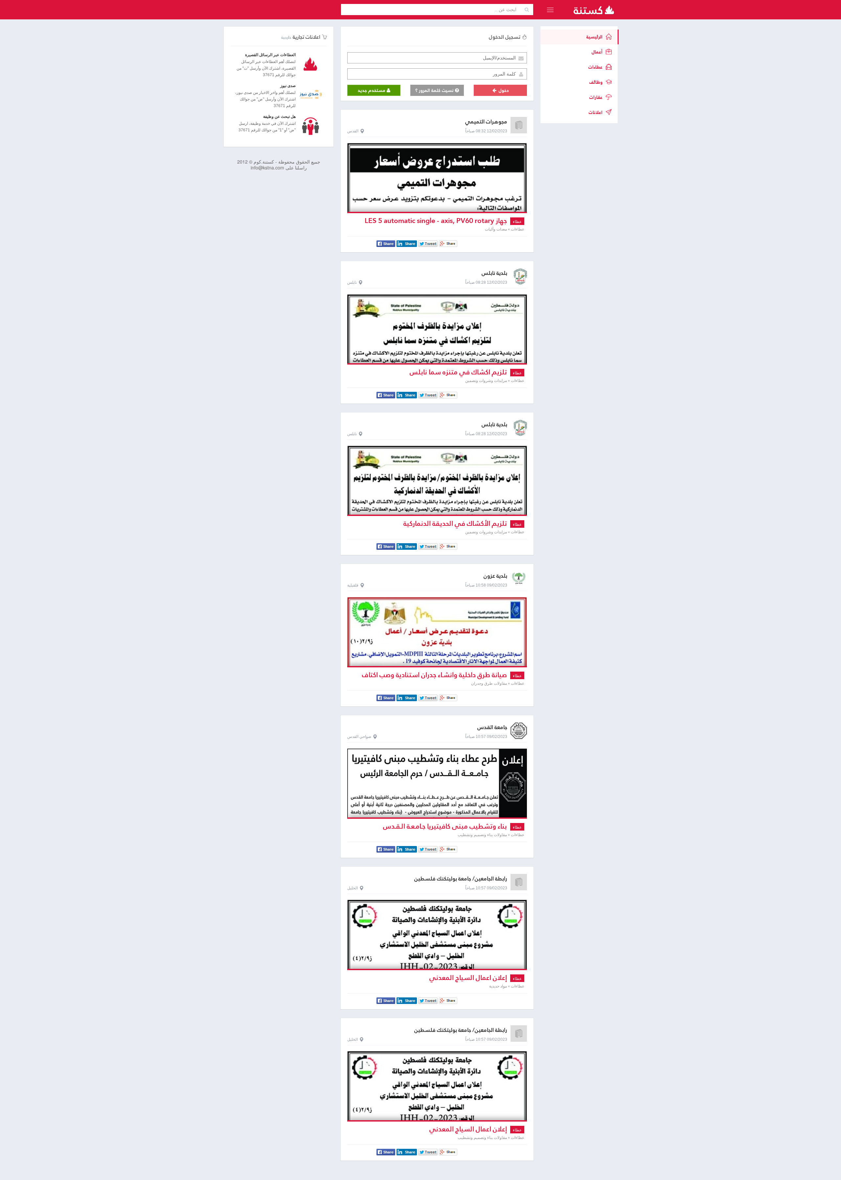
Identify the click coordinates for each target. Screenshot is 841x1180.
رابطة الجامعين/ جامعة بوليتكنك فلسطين (460, 879)
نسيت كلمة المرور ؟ (435, 90)
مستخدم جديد (372, 90)
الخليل (352, 888)
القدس (352, 131)
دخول (503, 90)
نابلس (352, 282)
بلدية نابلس (494, 273)
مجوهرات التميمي (486, 122)
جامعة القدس (492, 727)
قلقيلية (352, 585)
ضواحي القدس (359, 736)
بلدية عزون (495, 576)
